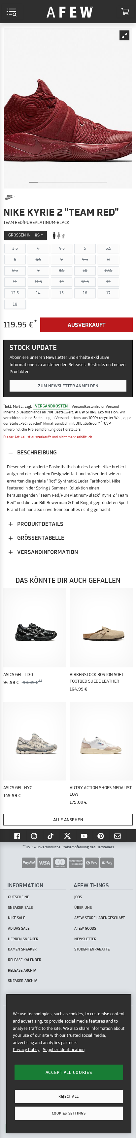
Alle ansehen (68, 819)
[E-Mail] (118, 835)
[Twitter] (68, 835)
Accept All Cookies (69, 1072)
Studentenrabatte (92, 949)
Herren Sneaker (23, 939)
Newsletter (85, 939)
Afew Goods (85, 928)
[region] (68, 1063)
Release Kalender (24, 959)
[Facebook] (18, 835)
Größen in (24, 234)
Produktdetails (39, 523)
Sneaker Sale (20, 907)
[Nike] (10, 197)
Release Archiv (22, 970)
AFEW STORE (70, 12)
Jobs (78, 897)
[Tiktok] (51, 835)
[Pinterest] (101, 835)
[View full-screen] (124, 35)
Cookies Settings (68, 1113)
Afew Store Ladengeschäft (99, 917)
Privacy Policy (26, 1049)
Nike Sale (16, 917)
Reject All (68, 1096)
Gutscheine (18, 897)
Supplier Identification (64, 1049)
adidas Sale (18, 928)
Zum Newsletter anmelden (68, 385)
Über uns (83, 907)
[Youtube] (85, 835)
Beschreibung (36, 452)
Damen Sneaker (22, 949)
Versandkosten (51, 406)
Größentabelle (40, 537)
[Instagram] (35, 835)
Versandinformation (47, 551)
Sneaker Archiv (22, 980)
